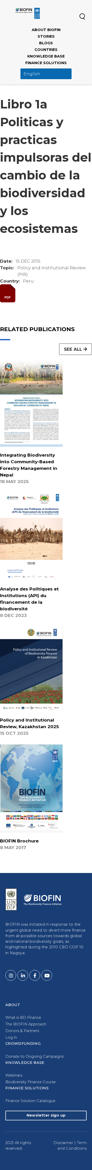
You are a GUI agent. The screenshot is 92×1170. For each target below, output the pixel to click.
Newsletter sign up (46, 1115)
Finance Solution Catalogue (30, 1100)
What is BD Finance (23, 1017)
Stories (46, 36)
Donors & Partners (22, 1030)
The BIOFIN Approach (25, 1024)
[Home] (27, 13)
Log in (11, 1037)
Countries (45, 49)
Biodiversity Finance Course (30, 1082)
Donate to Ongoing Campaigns (34, 1056)
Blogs (46, 43)
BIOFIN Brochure (19, 840)
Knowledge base (46, 56)
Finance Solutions (46, 63)
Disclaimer (63, 1142)
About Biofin (46, 29)
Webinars (13, 1075)
